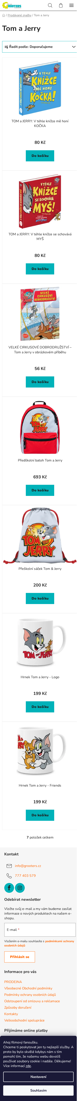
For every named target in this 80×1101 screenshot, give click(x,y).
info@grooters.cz (28, 866)
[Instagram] (20, 888)
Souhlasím (38, 1090)
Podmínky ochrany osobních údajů (30, 994)
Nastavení (38, 1076)
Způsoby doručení (17, 1007)
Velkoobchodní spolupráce (24, 1020)
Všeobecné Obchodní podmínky (28, 988)
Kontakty (11, 1014)
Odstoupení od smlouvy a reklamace (32, 1001)
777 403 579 (25, 875)
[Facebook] (9, 888)
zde (28, 1066)
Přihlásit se (19, 957)
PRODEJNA (13, 982)
